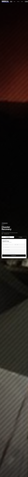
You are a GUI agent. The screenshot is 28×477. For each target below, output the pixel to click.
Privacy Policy (13, 253)
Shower (22, 1)
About (14, 1)
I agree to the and (9, 253)
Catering (18, 1)
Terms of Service (8, 253)
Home (11, 1)
